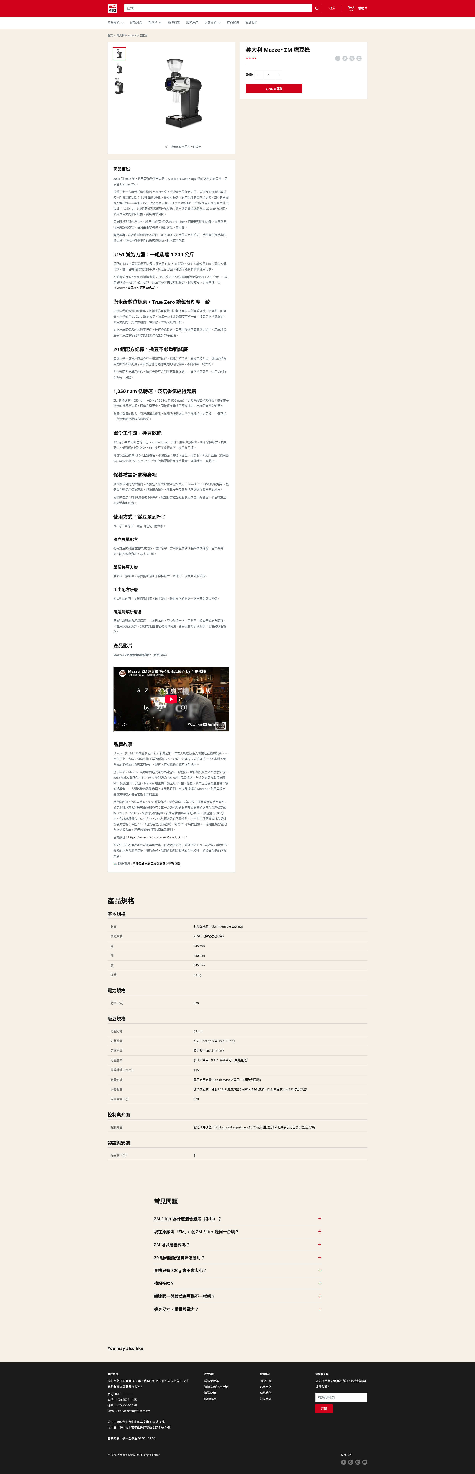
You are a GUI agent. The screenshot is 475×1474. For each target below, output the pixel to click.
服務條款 (210, 1399)
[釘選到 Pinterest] (345, 58)
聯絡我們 (266, 1393)
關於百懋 (266, 1381)
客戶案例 (266, 1387)
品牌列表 (174, 22)
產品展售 (233, 22)
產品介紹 (113, 22)
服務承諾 (192, 22)
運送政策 (210, 1393)
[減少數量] (259, 75)
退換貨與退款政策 (216, 1387)
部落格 (152, 22)
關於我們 (251, 22)
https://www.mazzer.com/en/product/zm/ (157, 837)
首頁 (110, 35)
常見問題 (266, 1399)
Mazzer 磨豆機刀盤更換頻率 (135, 288)
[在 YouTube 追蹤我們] (364, 1462)
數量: (249, 75)
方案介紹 (211, 22)
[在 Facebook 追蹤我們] (343, 1462)
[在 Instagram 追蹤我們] (357, 1462)
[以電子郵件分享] (359, 58)
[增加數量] (279, 75)
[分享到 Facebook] (337, 58)
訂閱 (324, 1409)
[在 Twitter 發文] (352, 58)
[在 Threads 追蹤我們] (350, 1462)
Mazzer (251, 58)
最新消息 (136, 22)
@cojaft (128, 1394)
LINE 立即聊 (274, 89)
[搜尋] (317, 8)
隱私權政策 (211, 1381)
